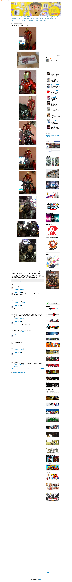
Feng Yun (49, 16)
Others (56, 18)
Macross (32, 18)
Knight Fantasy (26, 18)
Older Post (42, 368)
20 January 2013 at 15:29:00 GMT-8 (19, 302)
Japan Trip (20, 18)
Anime (13, 16)
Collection (17, 16)
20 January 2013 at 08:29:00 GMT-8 (19, 295)
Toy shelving (53, 78)
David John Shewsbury (17, 341)
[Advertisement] (53, 37)
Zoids (45, 20)
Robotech (18, 20)
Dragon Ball (23, 16)
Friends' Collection (16, 281)
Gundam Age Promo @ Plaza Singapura (54, 97)
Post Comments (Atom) (19, 370)
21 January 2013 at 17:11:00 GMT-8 (19, 331)
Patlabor (13, 20)
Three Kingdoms (30, 20)
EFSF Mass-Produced (31, 16)
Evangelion (39, 16)
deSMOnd (15, 286)
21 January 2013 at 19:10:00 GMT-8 (19, 338)
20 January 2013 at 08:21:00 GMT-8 (19, 289)
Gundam (58, 16)
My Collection (53, 113)
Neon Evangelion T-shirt (54, 90)
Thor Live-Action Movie (54, 101)
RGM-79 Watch (53, 107)
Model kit (41, 18)
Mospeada (47, 18)
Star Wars (23, 20)
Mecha (37, 18)
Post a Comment (15, 366)
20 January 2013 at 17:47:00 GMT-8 (19, 318)
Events (44, 16)
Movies (51, 18)
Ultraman (36, 20)
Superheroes (21, 281)
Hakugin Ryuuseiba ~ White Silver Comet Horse (55, 120)
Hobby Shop (14, 18)
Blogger (40, 579)
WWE (41, 20)
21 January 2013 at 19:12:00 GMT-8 (19, 343)
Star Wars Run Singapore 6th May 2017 (55, 126)
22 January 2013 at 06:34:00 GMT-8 (19, 364)
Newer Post (13, 368)
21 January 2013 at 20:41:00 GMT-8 (19, 349)
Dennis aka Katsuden (17, 292)
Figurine (53, 16)
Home (28, 368)
